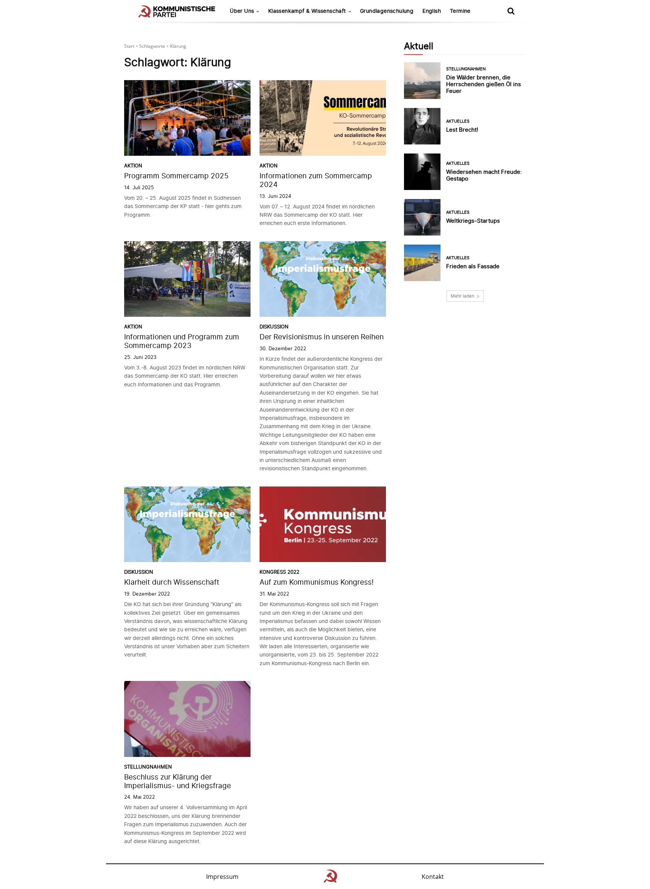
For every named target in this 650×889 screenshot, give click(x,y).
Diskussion (274, 326)
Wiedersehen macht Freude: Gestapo (484, 175)
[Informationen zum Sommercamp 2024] (323, 118)
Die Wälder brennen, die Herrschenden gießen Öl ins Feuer (483, 84)
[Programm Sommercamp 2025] (187, 118)
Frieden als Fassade (473, 266)
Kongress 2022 (279, 572)
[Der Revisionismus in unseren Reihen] (323, 279)
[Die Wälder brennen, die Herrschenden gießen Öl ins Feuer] (422, 80)
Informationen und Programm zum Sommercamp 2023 (181, 341)
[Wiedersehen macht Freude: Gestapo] (422, 171)
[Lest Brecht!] (422, 126)
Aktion (133, 165)
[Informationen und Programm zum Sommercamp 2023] (187, 279)
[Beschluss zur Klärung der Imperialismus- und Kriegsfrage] (187, 719)
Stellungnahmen (148, 766)
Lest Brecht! (462, 129)
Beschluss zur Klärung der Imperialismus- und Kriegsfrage (177, 781)
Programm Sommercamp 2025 (176, 176)
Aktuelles (457, 121)
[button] (511, 11)
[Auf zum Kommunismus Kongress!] (323, 524)
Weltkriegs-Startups (473, 220)
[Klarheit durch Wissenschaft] (187, 524)
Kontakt (433, 876)
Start (129, 46)
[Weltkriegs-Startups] (422, 217)
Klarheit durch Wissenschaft (171, 582)
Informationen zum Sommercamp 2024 (316, 180)
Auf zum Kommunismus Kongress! (317, 582)
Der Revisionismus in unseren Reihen (322, 337)
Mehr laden (462, 296)
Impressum (222, 876)
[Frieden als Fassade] (422, 263)
